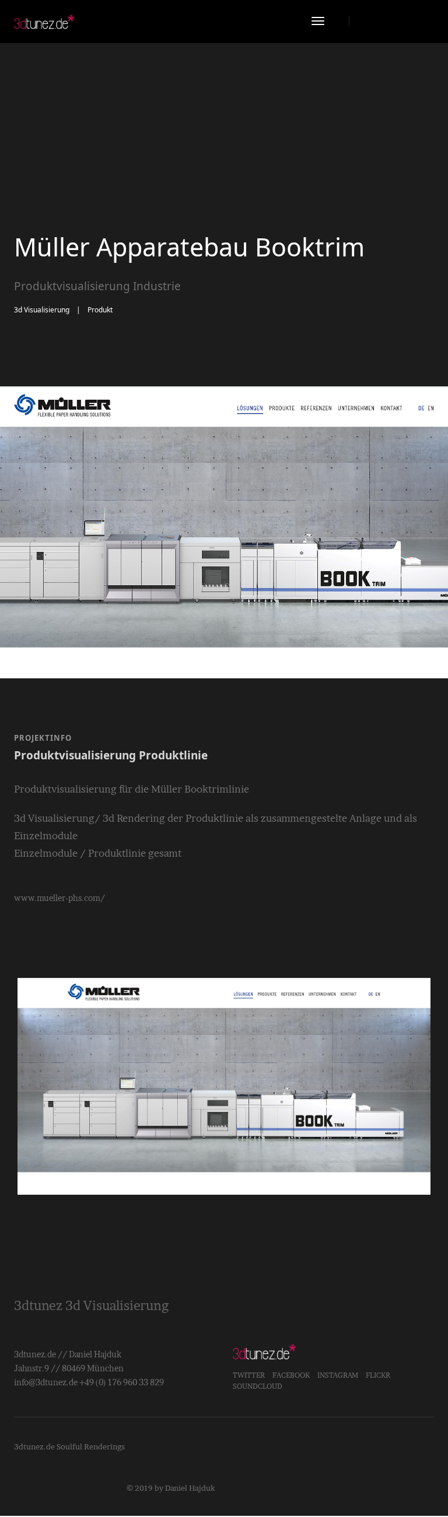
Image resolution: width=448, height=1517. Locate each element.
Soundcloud (257, 1386)
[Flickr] (409, 21)
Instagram (337, 1375)
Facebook (291, 1375)
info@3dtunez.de (46, 1382)
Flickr (378, 1375)
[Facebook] (367, 21)
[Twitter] (388, 21)
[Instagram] (427, 21)
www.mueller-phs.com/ (59, 898)
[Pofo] (44, 21)
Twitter (249, 1375)
